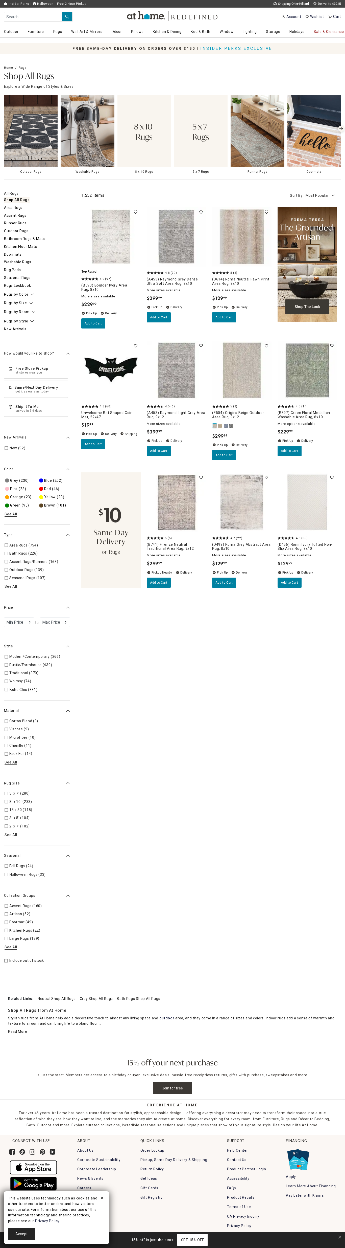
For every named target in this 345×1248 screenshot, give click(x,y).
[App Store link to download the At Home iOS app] (33, 1167)
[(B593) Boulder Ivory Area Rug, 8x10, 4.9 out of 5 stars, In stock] (111, 237)
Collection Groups (19, 895)
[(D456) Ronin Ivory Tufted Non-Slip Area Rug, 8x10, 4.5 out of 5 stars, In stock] (307, 502)
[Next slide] (341, 129)
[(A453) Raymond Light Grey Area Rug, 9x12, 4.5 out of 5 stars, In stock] (176, 370)
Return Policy (152, 1169)
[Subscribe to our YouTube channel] (52, 1152)
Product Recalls (241, 1197)
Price (8, 607)
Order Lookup (152, 1150)
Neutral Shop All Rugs (57, 999)
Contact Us (237, 1160)
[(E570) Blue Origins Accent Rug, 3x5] (226, 425)
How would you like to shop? (29, 353)
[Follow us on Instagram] (32, 1152)
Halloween (45, 4)
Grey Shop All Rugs (96, 999)
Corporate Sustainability (98, 1160)
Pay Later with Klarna (305, 1195)
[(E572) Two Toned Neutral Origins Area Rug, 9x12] (220, 425)
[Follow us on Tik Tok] (22, 1152)
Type (8, 535)
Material (11, 711)
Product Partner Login (246, 1169)
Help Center (237, 1150)
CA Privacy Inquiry (243, 1216)
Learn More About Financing (311, 1186)
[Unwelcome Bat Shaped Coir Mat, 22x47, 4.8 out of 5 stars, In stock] (111, 370)
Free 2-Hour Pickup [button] (71, 4)
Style (8, 646)
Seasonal (12, 855)
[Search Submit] (67, 16)
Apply (291, 1177)
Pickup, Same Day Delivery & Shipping (173, 1160)
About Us (85, 1150)
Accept (21, 1234)
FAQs (231, 1188)
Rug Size (12, 783)
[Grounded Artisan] (307, 268)
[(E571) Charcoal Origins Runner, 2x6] (231, 425)
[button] (172, 15)
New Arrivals (15, 437)
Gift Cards (149, 1188)
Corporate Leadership (96, 1169)
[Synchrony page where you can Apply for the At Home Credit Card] (298, 1158)
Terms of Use (239, 1207)
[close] (102, 1199)
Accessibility (238, 1178)
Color (8, 469)
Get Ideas (148, 1178)
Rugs (23, 68)
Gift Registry (151, 1197)
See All (11, 514)
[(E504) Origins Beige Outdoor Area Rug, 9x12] (215, 425)
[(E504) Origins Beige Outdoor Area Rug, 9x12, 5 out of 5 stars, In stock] (242, 370)
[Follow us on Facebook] (12, 1152)
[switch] (136, 212)
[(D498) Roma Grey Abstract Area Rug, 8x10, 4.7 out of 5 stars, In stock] (242, 502)
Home (8, 68)
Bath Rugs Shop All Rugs (138, 999)
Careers (84, 1188)
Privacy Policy (239, 1226)
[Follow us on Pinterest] (42, 1152)
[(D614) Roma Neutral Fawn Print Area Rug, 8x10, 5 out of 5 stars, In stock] (242, 237)
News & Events (90, 1178)
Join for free (172, 1088)
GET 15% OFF (192, 1240)
